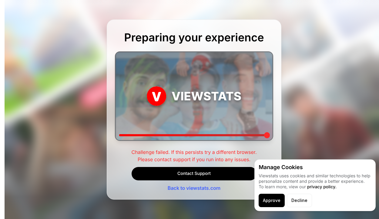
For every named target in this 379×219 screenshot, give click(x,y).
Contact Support (194, 173)
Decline (299, 200)
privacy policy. (322, 186)
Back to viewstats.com (194, 188)
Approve (271, 200)
